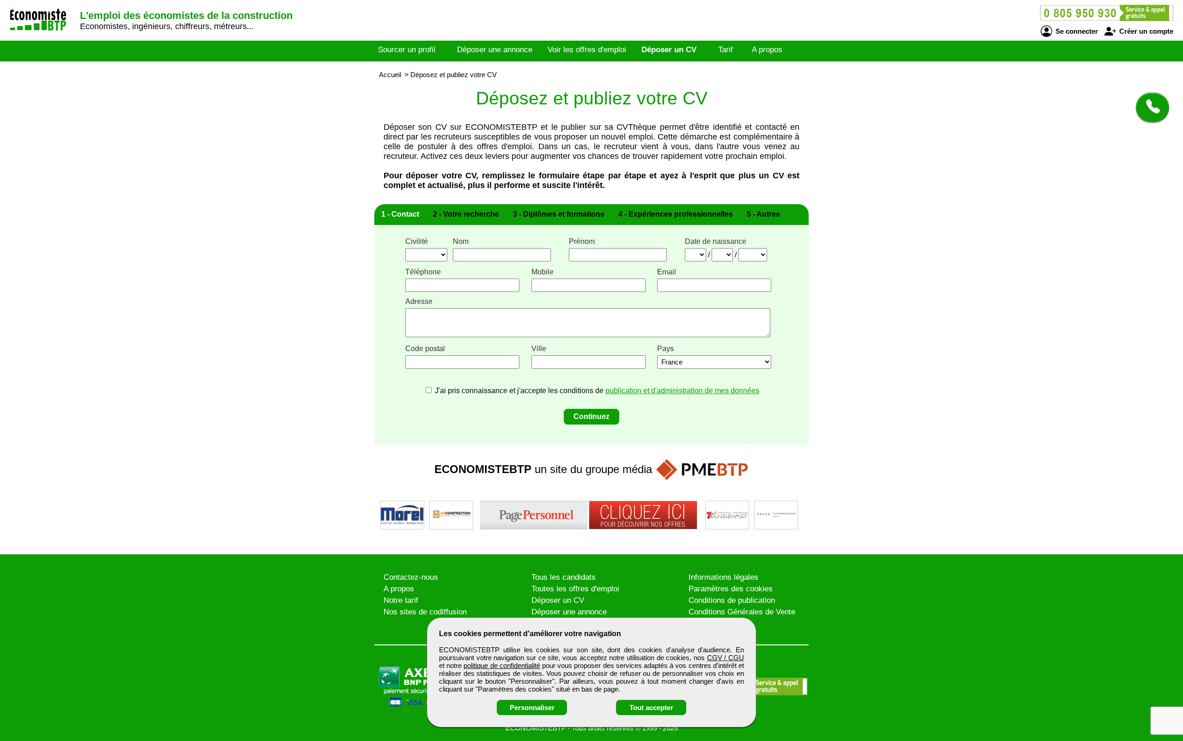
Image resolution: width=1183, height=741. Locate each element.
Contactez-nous (411, 577)
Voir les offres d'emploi (587, 49)
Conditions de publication (732, 600)
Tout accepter (651, 707)
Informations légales (723, 577)
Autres (763, 214)
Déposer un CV (668, 49)
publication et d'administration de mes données (682, 391)
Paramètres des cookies (731, 588)
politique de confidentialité (501, 665)
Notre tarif (401, 600)
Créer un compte (1145, 31)
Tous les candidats (563, 577)
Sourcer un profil (406, 49)
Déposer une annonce (494, 49)
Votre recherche (466, 214)
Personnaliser (532, 707)
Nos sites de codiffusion (425, 611)
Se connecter (1076, 31)
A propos (767, 49)
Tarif (725, 49)
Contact (400, 214)
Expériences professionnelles (675, 214)
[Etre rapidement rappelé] (1149, 107)
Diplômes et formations (558, 214)
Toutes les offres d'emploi (575, 588)
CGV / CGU (725, 658)
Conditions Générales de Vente (742, 611)
